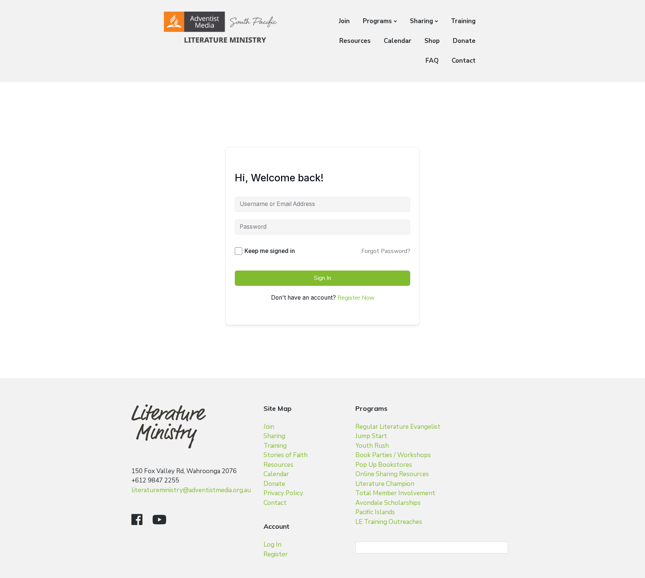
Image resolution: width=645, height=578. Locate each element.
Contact (464, 60)
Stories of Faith (286, 455)
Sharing (421, 21)
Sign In (322, 278)
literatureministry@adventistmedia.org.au (191, 490)
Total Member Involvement (395, 493)
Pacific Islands (375, 512)
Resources (355, 41)
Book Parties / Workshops (393, 455)
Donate (464, 41)
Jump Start (371, 436)
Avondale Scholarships (388, 503)
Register (276, 554)
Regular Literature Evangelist (397, 426)
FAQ (432, 60)
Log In (272, 544)
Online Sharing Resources (392, 474)
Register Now (355, 298)
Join (344, 21)
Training (463, 21)
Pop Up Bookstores (383, 464)
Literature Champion (384, 483)
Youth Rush (372, 445)
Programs (377, 21)
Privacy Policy (283, 493)
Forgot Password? (385, 251)
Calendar (397, 41)
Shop (432, 41)
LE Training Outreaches (388, 522)
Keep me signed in (269, 250)
